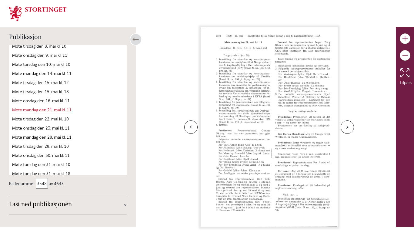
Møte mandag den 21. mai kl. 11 (42, 110)
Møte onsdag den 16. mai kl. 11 (41, 100)
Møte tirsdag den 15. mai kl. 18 (40, 91)
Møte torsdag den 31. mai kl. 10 (41, 164)
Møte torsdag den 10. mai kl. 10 (41, 64)
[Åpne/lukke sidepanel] (136, 39)
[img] (38, 13)
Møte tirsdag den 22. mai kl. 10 (40, 119)
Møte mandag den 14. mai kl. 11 (42, 73)
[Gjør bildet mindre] (405, 55)
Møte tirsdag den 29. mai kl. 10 (40, 146)
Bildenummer (22, 183)
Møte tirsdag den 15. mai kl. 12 (40, 82)
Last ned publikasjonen (40, 205)
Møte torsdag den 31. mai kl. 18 (41, 173)
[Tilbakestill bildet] (405, 73)
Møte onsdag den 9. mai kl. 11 (39, 55)
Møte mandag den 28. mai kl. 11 (42, 137)
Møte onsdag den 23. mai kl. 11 (41, 128)
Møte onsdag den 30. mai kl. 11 (41, 155)
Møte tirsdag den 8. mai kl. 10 (39, 46)
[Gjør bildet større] (405, 38)
